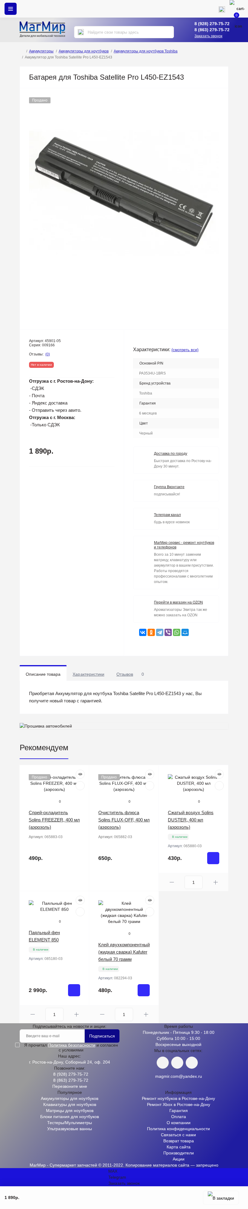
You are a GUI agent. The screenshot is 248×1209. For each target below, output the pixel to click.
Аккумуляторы (41, 51)
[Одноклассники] (151, 632)
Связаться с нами (178, 1134)
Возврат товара (178, 1140)
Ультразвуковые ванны (69, 1128)
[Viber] (168, 632)
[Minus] (171, 882)
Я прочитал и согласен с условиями (71, 1047)
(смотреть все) (184, 350)
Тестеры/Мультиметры (69, 1122)
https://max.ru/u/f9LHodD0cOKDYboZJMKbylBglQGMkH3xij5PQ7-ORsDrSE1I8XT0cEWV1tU (192, 1063)
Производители (178, 1153)
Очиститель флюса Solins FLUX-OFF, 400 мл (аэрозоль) (124, 820)
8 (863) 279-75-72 (212, 29)
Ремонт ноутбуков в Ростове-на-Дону (178, 1098)
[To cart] (213, 858)
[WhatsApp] (176, 632)
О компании (179, 1122)
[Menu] (11, 9)
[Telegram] (159, 632)
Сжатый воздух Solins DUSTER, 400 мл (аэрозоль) (191, 820)
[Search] (80, 32)
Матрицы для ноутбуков (69, 1110)
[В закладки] (221, 1197)
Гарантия (178, 1110)
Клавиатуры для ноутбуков (69, 1104)
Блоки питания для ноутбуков (69, 1116)
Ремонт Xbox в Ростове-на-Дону (178, 1104)
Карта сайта (179, 1146)
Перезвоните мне (69, 1086)
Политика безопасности (71, 1045)
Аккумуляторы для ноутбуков (84, 51)
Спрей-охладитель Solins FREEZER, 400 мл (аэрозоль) (54, 820)
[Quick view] (80, 774)
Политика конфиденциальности (178, 1128)
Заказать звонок (208, 36)
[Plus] (215, 882)
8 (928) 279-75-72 (212, 23)
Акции (178, 1159)
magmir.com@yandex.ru (178, 1076)
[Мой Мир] (185, 632)
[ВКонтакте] (142, 632)
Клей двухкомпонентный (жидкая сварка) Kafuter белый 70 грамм (124, 952)
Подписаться (102, 1036)
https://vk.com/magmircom (163, 1063)
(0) (47, 354)
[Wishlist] (80, 785)
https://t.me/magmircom (177, 1063)
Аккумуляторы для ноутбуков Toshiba (146, 51)
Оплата (178, 1116)
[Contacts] (221, 9)
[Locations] (204, 9)
